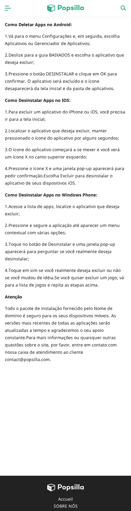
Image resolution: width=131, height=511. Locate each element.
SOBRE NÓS (66, 506)
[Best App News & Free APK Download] (65, 8)
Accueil (65, 499)
